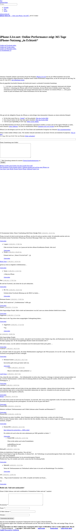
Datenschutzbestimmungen (31, 160)
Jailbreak (29, 169)
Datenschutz (54, 528)
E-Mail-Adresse (5, 511)
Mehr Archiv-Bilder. (33, 121)
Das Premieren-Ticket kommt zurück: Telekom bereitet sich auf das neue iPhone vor (24, 167)
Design (16, 169)
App (5, 9)
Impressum (41, 528)
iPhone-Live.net (41, 76)
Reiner (2, 396)
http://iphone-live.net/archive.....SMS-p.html (16, 430)
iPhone (24, 169)
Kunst (34, 169)
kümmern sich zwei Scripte (46, 126)
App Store (3, 169)
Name (2, 508)
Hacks (20, 169)
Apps (7, 169)
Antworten (3, 241)
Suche (5, 11)
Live (37, 169)
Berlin (11, 169)
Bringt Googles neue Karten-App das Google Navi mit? (16, 165)
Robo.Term (3, 261)
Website (2, 515)
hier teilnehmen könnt (18, 80)
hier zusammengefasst (64, 129)
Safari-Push (64, 528)
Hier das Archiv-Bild (42, 118)
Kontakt (6, 7)
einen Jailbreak (13, 126)
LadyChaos (3, 374)
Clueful (22, 118)
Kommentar (4, 505)
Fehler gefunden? (30, 136)
